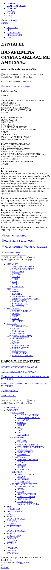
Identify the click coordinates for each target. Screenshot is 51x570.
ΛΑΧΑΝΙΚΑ (18, 271)
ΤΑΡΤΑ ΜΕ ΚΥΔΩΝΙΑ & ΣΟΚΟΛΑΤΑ (18, 372)
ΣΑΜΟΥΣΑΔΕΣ (8, 395)
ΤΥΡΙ (14, 281)
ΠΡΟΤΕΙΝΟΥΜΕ (14, 35)
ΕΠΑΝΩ (5, 567)
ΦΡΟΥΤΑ (16, 274)
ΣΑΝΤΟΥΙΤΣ (18, 306)
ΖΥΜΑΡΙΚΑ (18, 286)
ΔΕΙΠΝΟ (16, 316)
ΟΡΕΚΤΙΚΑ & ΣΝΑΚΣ (22, 296)
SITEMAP (11, 524)
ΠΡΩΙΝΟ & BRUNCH (22, 311)
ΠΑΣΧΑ (16, 328)
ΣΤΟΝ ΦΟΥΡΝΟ (20, 353)
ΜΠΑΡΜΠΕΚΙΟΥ (20, 338)
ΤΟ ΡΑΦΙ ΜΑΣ (13, 32)
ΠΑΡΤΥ (15, 318)
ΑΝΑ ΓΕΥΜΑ (13, 308)
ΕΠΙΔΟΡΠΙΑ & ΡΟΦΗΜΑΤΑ (25, 299)
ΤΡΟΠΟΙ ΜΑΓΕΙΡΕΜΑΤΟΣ (19, 336)
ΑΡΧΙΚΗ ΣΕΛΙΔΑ (15, 408)
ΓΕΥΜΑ (16, 313)
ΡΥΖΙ (14, 284)
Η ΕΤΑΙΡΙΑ (12, 521)
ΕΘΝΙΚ (15, 343)
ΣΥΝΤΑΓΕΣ (12, 27)
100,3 (12, 8)
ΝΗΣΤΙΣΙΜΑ (18, 331)
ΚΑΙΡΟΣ (11, 11)
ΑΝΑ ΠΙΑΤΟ (12, 289)
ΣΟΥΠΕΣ (16, 291)
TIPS (9, 37)
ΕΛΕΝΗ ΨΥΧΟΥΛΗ (16, 519)
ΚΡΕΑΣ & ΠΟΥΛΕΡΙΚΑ (23, 269)
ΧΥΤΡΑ (15, 341)
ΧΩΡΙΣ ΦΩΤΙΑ (19, 350)
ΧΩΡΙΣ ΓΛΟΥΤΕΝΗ (21, 346)
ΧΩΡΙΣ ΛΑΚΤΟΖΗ (21, 348)
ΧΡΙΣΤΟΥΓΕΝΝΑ (20, 326)
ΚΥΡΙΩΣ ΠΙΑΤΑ (19, 301)
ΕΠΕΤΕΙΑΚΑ (18, 333)
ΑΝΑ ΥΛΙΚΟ (12, 264)
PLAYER (11, 13)
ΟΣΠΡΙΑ (16, 276)
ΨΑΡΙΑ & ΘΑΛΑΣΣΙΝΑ (23, 267)
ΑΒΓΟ (15, 279)
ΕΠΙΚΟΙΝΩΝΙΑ (14, 526)
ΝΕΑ (9, 30)
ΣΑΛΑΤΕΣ (17, 294)
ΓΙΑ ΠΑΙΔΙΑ (18, 321)
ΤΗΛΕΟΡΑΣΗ (16, 6)
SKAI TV (11, 516)
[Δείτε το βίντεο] (15, 86)
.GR (11, 3)
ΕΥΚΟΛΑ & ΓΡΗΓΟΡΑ (22, 355)
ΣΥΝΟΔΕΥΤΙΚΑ (20, 304)
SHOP (9, 16)
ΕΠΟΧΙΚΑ (12, 323)
